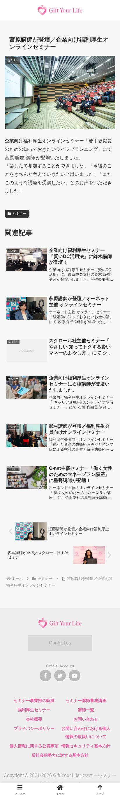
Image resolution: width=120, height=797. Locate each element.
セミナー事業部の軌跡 (34, 700)
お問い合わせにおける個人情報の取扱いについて (85, 732)
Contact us (60, 642)
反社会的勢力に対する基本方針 (60, 755)
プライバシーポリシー (34, 728)
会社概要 (34, 719)
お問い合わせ (86, 719)
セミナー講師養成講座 (86, 700)
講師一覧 (86, 710)
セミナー (20, 214)
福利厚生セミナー (34, 710)
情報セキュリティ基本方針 (85, 746)
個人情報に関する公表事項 (34, 746)
